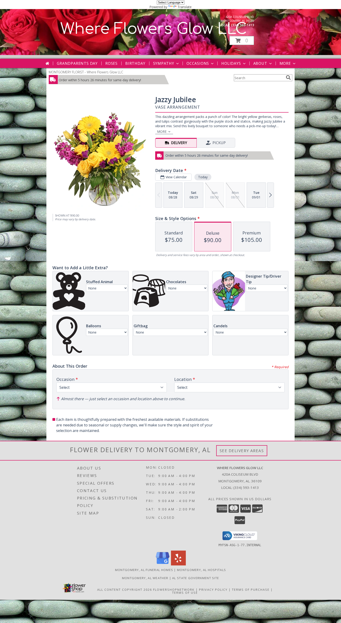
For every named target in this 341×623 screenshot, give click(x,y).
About (260, 63)
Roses (111, 63)
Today (203, 177)
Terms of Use (185, 593)
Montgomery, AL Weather (145, 578)
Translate (184, 7)
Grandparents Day (77, 63)
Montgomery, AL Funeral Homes (144, 570)
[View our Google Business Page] (162, 564)
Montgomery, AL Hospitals (201, 570)
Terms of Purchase (251, 589)
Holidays (231, 63)
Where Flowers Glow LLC (153, 29)
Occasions (198, 63)
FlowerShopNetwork (174, 589)
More (285, 63)
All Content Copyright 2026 (124, 589)
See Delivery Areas (242, 450)
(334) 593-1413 (242, 25)
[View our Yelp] (178, 564)
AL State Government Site (195, 578)
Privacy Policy (213, 589)
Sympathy (163, 63)
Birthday (135, 63)
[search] (288, 77)
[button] (241, 40)
